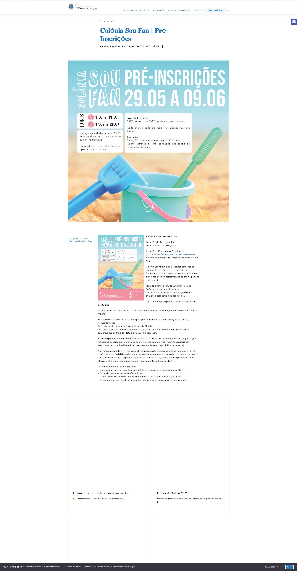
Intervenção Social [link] (76, 241)
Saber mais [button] (270, 567)
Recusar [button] (279, 567)
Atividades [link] (83, 239)
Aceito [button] (289, 567)
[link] (294, 22)
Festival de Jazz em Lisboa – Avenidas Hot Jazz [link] (101, 493)
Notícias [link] (88, 241)
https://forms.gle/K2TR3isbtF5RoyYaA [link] (173, 254)
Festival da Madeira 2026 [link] (172, 493)
